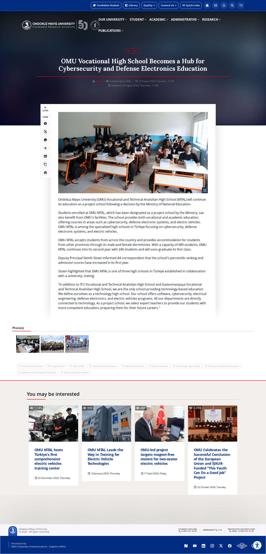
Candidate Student (108, 5)
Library (133, 5)
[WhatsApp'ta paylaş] (45, 140)
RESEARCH (210, 19)
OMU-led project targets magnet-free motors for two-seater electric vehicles (159, 457)
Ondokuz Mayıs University (33, 529)
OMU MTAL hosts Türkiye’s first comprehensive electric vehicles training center (48, 459)
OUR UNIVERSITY (111, 19)
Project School (57, 366)
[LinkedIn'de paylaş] (45, 156)
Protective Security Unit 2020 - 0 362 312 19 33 (241, 530)
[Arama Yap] (232, 5)
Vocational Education (32, 366)
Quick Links (193, 5)
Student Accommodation (76, 372)
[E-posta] (215, 5)
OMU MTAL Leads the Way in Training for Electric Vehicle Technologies (105, 457)
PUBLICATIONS (109, 30)
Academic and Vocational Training (38, 372)
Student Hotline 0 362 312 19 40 (187, 530)
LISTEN (45, 110)
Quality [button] (148, 5)
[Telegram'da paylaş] (45, 148)
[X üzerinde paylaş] (45, 131)
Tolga (99, 81)
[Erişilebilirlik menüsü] (257, 545)
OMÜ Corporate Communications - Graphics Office (38, 546)
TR (241, 5)
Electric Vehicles (160, 366)
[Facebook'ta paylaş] (45, 123)
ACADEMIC (157, 19)
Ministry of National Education (223, 366)
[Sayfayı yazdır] (45, 172)
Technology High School (188, 366)
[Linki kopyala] (45, 164)
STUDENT (137, 19)
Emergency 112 (212, 529)
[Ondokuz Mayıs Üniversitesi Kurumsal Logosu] (54, 25)
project (134, 51)
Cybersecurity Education (104, 366)
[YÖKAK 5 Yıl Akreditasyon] (95, 25)
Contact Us (167, 5)
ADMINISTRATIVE (184, 19)
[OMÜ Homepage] (207, 5)
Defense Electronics (134, 366)
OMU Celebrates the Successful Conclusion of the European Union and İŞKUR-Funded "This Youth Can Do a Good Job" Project (212, 463)
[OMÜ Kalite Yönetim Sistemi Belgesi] (242, 546)
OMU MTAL (78, 366)
